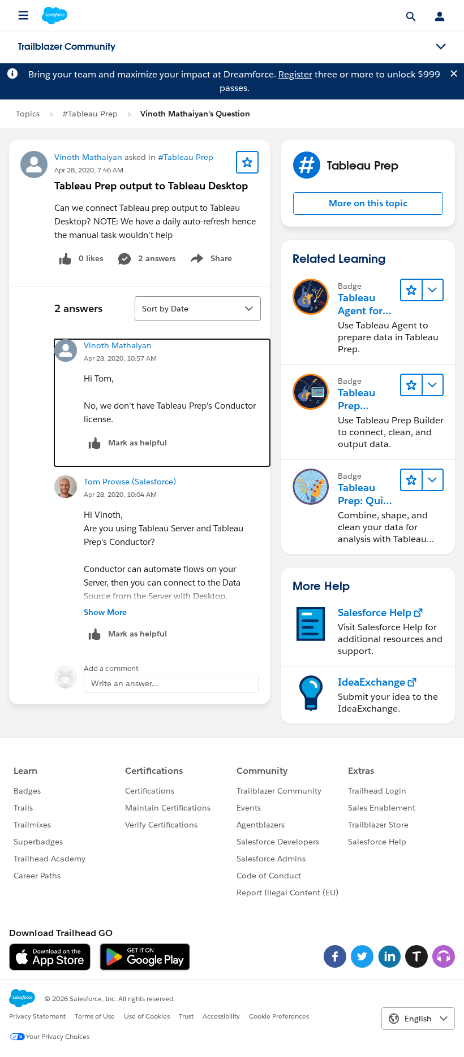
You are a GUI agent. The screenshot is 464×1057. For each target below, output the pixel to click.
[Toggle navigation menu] (441, 46)
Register (295, 74)
